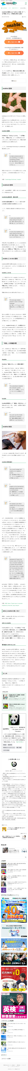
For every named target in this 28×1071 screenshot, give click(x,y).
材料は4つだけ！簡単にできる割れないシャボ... (17, 1036)
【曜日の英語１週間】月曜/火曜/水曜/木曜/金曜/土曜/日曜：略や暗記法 (16, 864)
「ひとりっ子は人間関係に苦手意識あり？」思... (16, 1031)
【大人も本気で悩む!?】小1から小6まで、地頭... (16, 1025)
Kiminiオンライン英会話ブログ (14, 1069)
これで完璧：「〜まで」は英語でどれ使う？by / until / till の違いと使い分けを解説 (16, 889)
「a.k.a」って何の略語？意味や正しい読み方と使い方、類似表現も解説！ (16, 876)
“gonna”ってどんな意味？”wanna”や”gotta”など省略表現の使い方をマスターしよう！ (16, 882)
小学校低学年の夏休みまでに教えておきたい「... (16, 1043)
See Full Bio (19, 742)
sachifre (24, 16)
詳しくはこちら (13, 42)
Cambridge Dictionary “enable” (13, 179)
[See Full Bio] (23, 742)
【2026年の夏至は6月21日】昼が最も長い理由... (16, 1050)
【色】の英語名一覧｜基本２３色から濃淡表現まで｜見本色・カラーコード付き (16, 870)
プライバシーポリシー (15, 1066)
